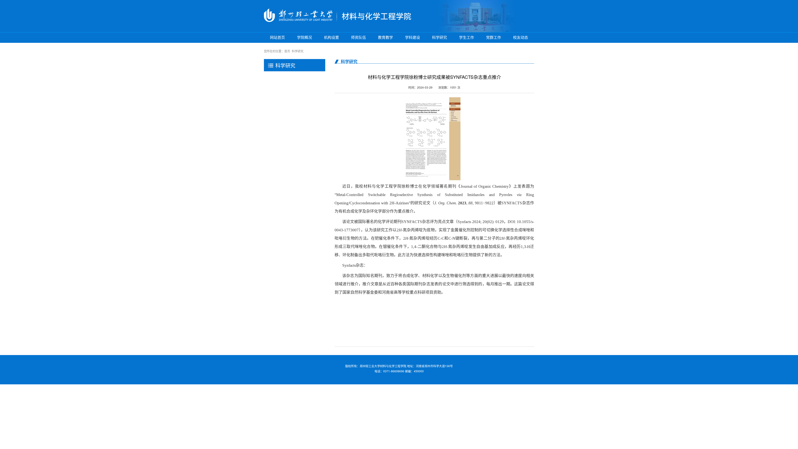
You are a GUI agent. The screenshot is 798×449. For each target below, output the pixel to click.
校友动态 (520, 38)
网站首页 (277, 38)
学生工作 (466, 38)
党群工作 (493, 38)
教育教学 (385, 38)
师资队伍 (358, 38)
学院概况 (304, 38)
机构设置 (331, 38)
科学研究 (439, 38)
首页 (287, 51)
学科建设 (412, 38)
